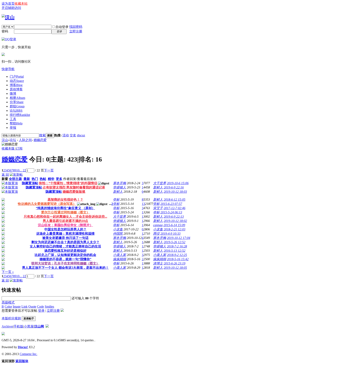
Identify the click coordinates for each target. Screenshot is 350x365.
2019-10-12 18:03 (175, 191)
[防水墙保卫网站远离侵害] (47, 326)
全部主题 (15, 179)
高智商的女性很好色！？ (65, 199)
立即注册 (75, 31)
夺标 (116, 199)
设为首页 (8, 3)
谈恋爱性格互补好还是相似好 (65, 250)
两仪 (156, 233)
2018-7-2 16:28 (177, 246)
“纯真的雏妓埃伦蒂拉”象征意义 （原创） (65, 208)
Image (17, 306)
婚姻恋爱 (40, 140)
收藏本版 (8, 148)
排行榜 (20, 115)
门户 (17, 76)
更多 (59, 179)
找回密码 (75, 26)
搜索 (42, 135)
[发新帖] (16, 174)
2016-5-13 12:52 (174, 250)
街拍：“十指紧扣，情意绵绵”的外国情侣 (68, 183)
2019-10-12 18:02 (175, 221)
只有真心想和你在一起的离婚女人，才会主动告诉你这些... (65, 216)
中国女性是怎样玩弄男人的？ (65, 229)
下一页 (49, 170)
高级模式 (8, 302)
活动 (65, 135)
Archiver (7, 326)
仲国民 (118, 233)
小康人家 (119, 255)
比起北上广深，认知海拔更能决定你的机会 (65, 255)
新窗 (5, 179)
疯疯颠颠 (119, 259)
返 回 (5, 174)
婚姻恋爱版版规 (74, 191)
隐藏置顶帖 (30, 183)
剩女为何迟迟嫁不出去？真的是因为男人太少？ (65, 242)
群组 (17, 106)
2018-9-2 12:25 (177, 255)
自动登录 (61, 27)
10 (17, 170)
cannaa (158, 225)
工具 (13, 119)
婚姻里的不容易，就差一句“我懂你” (65, 259)
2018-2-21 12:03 (174, 229)
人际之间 (25, 140)
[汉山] (8, 17)
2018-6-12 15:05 (174, 199)
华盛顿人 (119, 187)
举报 (13, 127)
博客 (16, 85)
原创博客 (16, 89)
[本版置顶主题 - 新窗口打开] (10, 183)
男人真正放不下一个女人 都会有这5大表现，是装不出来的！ (65, 267)
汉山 (5, 140)
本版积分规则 (11, 318)
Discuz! (23, 347)
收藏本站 (21, 3)
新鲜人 (158, 187)
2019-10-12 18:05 (175, 267)
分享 (16, 102)
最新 (26, 179)
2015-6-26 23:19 (174, 263)
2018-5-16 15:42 (178, 259)
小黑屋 (29, 326)
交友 (73, 135)
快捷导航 (8, 69)
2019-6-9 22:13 (174, 216)
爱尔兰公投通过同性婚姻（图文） (65, 212)
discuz (81, 135)
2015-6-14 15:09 (174, 225)
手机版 (18, 326)
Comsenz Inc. (28, 354)
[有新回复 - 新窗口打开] (3, 200)
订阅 (19, 148)
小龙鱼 (118, 229)
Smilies (49, 306)
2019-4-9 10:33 (170, 233)
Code (40, 306)
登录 (41, 310)
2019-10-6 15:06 (178, 183)
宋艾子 (158, 208)
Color (8, 306)
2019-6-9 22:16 (174, 187)
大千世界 (159, 183)
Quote (32, 306)
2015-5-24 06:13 (171, 212)
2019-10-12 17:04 (178, 238)
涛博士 (158, 263)
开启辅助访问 (11, 8)
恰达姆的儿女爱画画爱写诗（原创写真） (47, 204)
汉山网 (39, 326)
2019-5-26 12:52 (174, 242)
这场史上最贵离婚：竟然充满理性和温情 (65, 233)
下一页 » (8, 272)
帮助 (16, 123)
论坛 (16, 110)
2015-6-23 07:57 (171, 204)
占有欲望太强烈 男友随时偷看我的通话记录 (74, 187)
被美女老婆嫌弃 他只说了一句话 (65, 238)
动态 (17, 80)
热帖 (43, 179)
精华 (51, 179)
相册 (17, 98)
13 (143, 204)
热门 (35, 179)
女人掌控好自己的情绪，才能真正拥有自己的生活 (65, 246)
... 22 (22, 170)
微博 (13, 93)
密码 (5, 31)
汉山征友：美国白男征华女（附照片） (65, 225)
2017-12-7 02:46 (174, 208)
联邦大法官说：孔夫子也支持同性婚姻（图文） (65, 263)
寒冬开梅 (119, 183)
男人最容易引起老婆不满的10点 (65, 221)
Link (24, 306)
